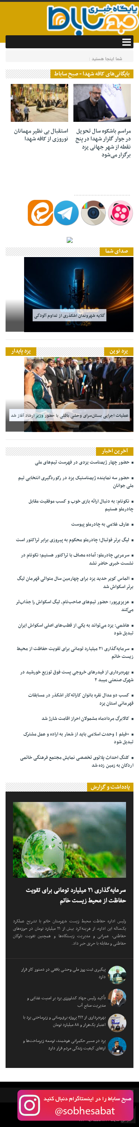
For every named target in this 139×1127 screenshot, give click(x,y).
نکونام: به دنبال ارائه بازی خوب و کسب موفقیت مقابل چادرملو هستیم (81, 505)
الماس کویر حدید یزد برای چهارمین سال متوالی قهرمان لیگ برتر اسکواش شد (75, 583)
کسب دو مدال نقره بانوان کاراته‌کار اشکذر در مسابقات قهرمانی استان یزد (80, 699)
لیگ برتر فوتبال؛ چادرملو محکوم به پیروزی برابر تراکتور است (73, 540)
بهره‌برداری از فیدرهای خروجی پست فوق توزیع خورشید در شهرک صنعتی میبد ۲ (76, 676)
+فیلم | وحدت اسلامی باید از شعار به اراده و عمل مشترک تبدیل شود (78, 738)
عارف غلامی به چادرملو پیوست (100, 524)
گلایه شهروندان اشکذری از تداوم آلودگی (69, 315)
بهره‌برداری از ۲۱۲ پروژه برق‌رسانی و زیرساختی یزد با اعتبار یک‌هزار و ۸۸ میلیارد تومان (64, 1021)
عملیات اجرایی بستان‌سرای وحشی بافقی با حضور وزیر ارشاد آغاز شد (69, 415)
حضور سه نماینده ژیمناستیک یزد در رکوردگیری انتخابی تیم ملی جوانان (75, 482)
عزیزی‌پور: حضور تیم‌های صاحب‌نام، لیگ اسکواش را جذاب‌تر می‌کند (74, 606)
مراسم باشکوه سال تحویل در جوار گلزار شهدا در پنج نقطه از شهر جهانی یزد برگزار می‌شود (103, 143)
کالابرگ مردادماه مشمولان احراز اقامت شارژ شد (86, 719)
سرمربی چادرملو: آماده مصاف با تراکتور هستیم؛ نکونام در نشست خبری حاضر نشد (77, 559)
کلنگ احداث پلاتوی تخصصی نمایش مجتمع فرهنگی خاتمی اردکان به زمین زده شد (76, 762)
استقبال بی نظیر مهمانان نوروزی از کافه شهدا (41, 135)
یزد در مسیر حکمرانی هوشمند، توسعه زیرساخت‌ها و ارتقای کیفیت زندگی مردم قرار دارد (64, 1044)
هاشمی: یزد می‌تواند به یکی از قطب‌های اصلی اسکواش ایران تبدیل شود (75, 629)
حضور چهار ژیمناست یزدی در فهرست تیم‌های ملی (82, 462)
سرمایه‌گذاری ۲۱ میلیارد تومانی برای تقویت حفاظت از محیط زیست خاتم (75, 653)
